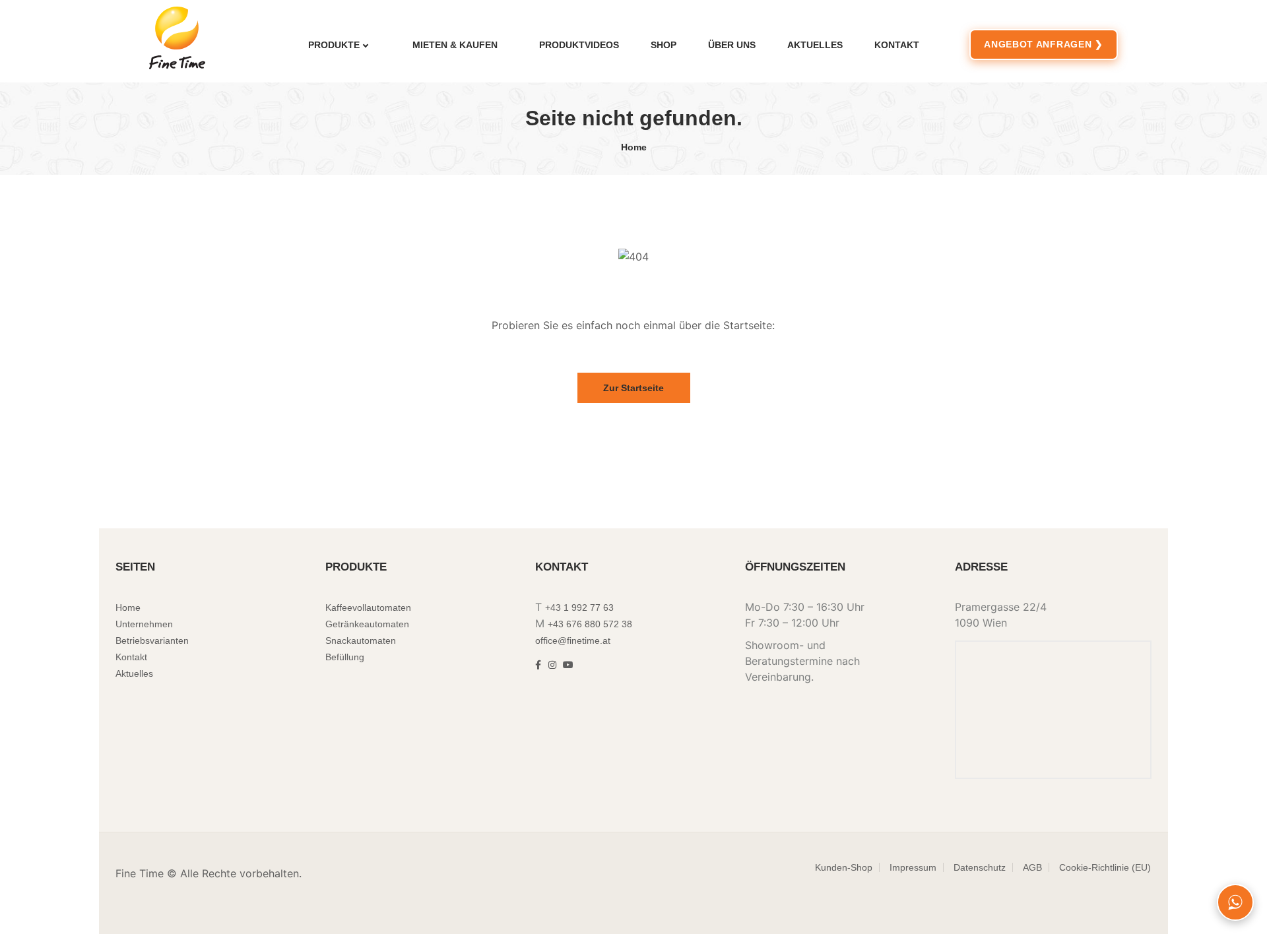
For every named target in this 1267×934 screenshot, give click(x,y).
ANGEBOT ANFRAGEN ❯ (1043, 44)
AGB (1032, 867)
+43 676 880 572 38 (590, 624)
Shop (663, 45)
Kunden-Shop (843, 867)
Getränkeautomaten (367, 624)
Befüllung (344, 657)
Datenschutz (980, 867)
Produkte (334, 45)
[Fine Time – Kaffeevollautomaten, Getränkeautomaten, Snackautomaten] (187, 38)
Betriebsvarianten (152, 640)
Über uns (732, 45)
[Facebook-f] (538, 665)
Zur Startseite (633, 388)
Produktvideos (579, 45)
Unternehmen (144, 624)
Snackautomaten (360, 640)
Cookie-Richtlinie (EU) (1105, 867)
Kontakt (896, 45)
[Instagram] (552, 665)
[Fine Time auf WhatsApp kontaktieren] (1235, 902)
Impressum (913, 867)
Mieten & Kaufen (455, 45)
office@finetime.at (572, 640)
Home (634, 147)
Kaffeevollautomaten (368, 607)
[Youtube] (568, 665)
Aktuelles (815, 45)
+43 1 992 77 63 (579, 607)
